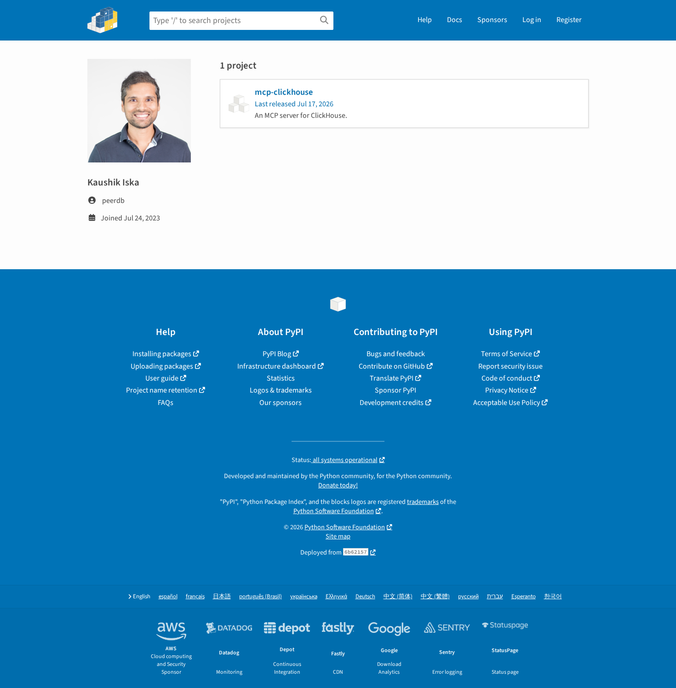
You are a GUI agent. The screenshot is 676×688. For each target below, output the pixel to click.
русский (468, 597)
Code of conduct (506, 378)
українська (303, 597)
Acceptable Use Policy (506, 403)
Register (569, 20)
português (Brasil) (260, 597)
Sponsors (492, 20)
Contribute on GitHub (392, 366)
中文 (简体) (398, 597)
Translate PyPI (391, 378)
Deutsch (365, 597)
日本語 (222, 597)
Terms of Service (506, 354)
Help (425, 20)
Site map (338, 536)
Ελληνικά (336, 597)
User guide (161, 378)
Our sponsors (280, 403)
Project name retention (161, 390)
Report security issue (510, 366)
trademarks (423, 502)
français (195, 597)
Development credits (392, 403)
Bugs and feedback (396, 354)
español (168, 597)
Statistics (281, 378)
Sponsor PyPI (395, 390)
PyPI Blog (277, 354)
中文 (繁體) (435, 597)
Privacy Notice (506, 390)
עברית (495, 597)
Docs (454, 20)
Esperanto (523, 597)
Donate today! (338, 485)
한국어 (553, 597)
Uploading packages (162, 366)
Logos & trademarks (281, 390)
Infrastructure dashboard (276, 366)
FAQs (165, 403)
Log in (531, 20)
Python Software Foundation (333, 511)
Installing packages (161, 354)
